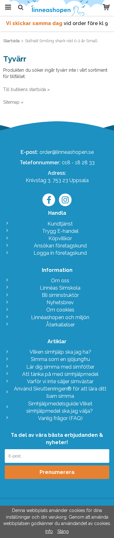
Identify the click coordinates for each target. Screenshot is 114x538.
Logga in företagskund (60, 253)
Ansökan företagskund (60, 246)
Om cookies (60, 310)
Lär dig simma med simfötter (60, 367)
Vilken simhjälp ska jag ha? (60, 352)
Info (49, 531)
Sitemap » (13, 102)
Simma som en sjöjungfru (60, 359)
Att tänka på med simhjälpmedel (60, 374)
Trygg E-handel (60, 231)
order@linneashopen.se (67, 152)
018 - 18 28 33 (78, 163)
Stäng (63, 531)
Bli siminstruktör (60, 295)
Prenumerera (57, 472)
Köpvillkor (60, 238)
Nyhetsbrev (60, 302)
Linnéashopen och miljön (60, 317)
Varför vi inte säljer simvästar (60, 381)
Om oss (60, 281)
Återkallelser (60, 325)
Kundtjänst (60, 224)
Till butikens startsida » (26, 89)
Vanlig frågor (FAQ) (60, 418)
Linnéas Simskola (60, 288)
